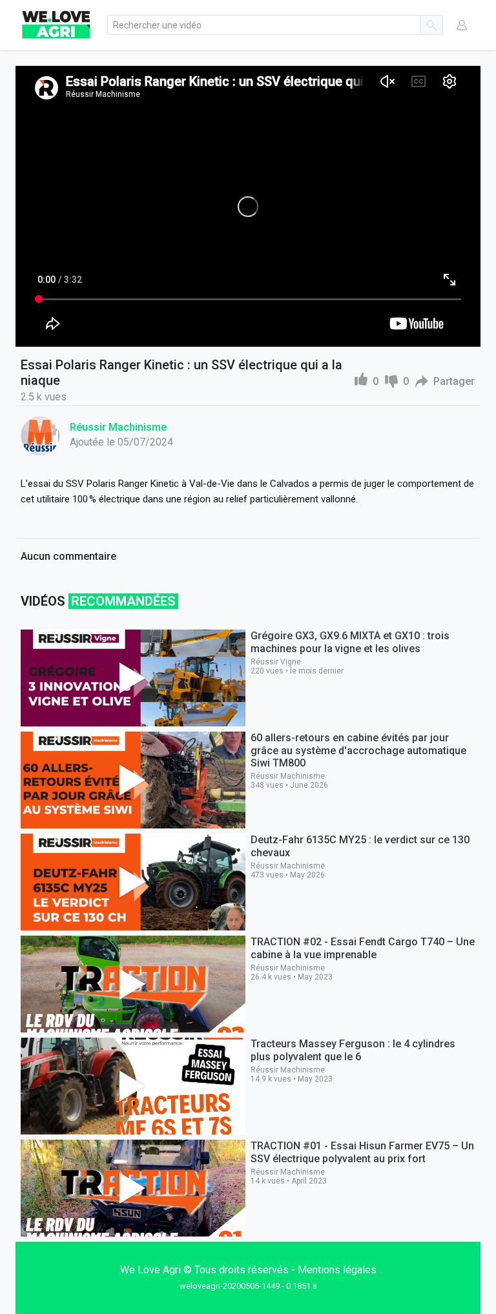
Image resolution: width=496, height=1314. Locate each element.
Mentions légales (337, 1270)
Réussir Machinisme (118, 427)
